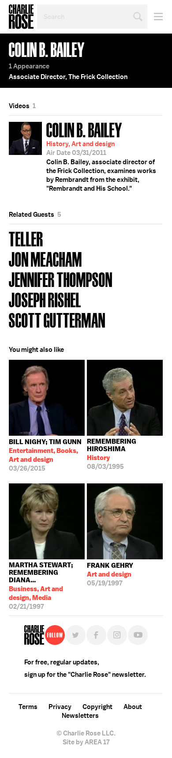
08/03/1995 (111, 454)
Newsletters (80, 715)
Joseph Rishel (45, 299)
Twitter (76, 635)
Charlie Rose (21, 16)
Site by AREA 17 (86, 742)
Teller (26, 238)
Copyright (97, 706)
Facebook (96, 635)
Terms (28, 706)
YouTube (138, 635)
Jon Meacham (45, 258)
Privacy (60, 706)
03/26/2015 (45, 455)
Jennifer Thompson (60, 279)
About (132, 706)
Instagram (117, 635)
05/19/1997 (110, 574)
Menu (155, 16)
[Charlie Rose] (34, 635)
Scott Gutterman (57, 319)
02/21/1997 (41, 584)
